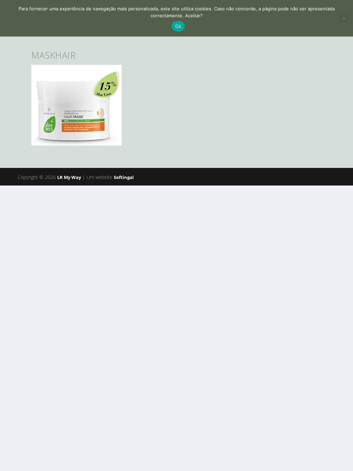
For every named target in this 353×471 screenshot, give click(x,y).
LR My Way (69, 177)
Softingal (124, 177)
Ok (178, 26)
